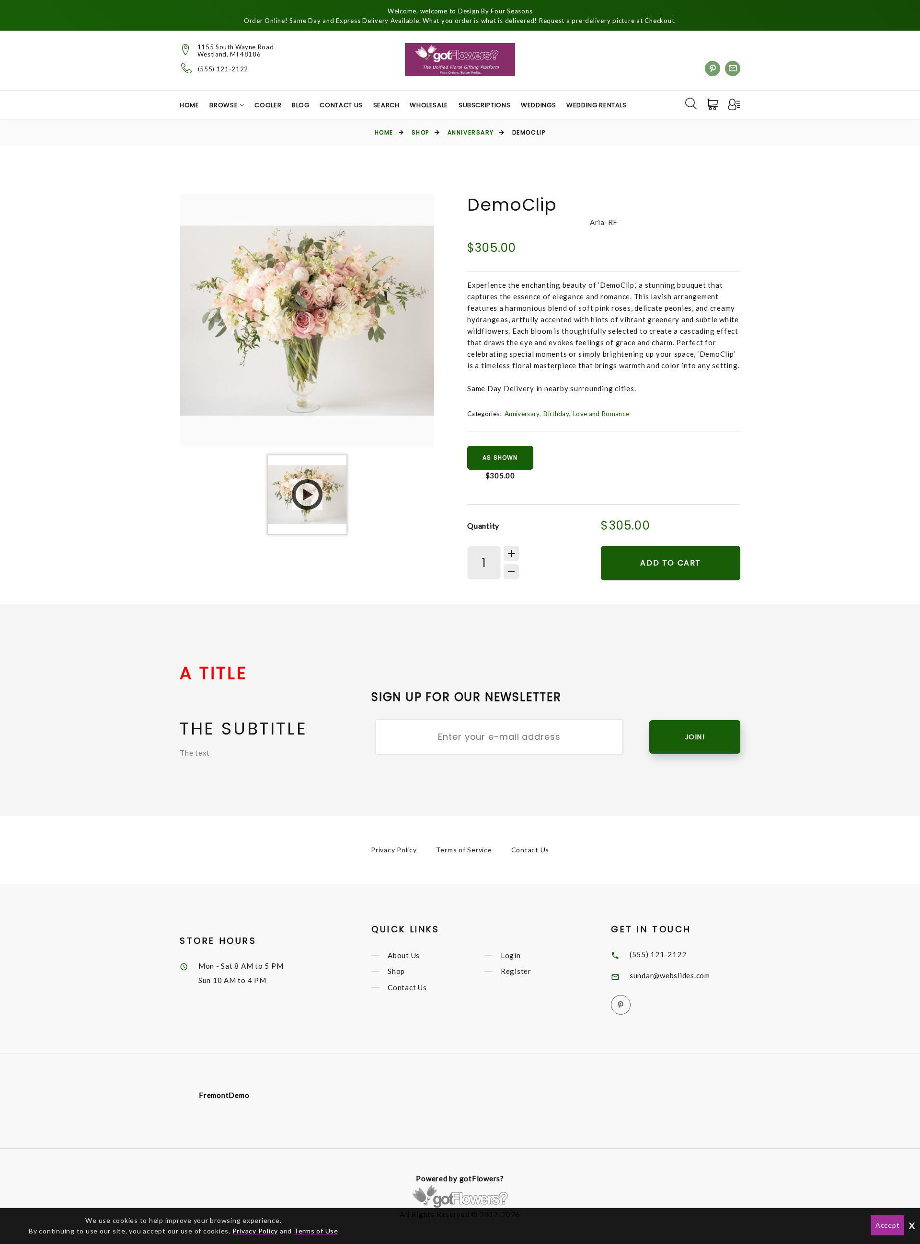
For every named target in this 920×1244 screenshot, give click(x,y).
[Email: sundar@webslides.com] (732, 68)
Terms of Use (316, 1231)
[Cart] (713, 104)
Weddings (538, 105)
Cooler (267, 105)
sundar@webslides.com (670, 975)
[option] (307, 320)
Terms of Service (464, 850)
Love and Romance (601, 414)
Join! (695, 737)
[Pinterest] (712, 68)
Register (516, 971)
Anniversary (471, 132)
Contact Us (341, 105)
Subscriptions (484, 105)
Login (511, 955)
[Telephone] (186, 68)
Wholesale (429, 105)
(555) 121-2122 (223, 69)
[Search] (691, 103)
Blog (301, 105)
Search (386, 105)
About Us (404, 955)
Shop (420, 132)
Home (189, 105)
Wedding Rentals (596, 105)
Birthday (556, 414)
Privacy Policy (394, 850)
